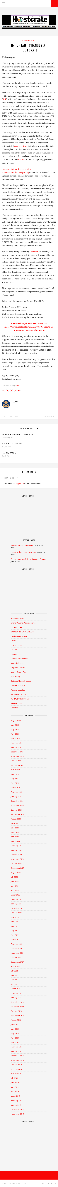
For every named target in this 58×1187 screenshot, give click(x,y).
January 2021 (16, 997)
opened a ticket (21, 146)
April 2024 (15, 836)
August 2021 (16, 966)
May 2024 (14, 832)
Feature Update (9, 453)
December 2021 (17, 948)
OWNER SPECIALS (18, 685)
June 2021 (15, 975)
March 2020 (15, 1042)
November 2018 (17, 1114)
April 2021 (15, 984)
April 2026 (15, 734)
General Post (29, 41)
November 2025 (17, 756)
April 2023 (15, 890)
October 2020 (16, 1011)
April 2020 (15, 1038)
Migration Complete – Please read (17, 435)
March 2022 (15, 939)
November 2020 (17, 1006)
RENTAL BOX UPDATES (20, 699)
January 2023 (16, 904)
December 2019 (17, 1056)
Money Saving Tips (18, 672)
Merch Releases (17, 663)
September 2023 (17, 868)
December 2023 (17, 854)
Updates (14, 708)
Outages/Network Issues (21, 681)
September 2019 (17, 1069)
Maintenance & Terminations (22, 545)
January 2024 (16, 850)
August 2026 (16, 720)
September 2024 (17, 814)
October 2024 (16, 810)
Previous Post (11, 416)
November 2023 (17, 859)
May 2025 (14, 778)
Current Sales (16, 627)
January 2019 (16, 1105)
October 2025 (16, 761)
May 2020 (14, 1033)
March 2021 (15, 988)
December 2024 (17, 801)
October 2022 (16, 912)
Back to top (48, 1183)
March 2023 (15, 895)
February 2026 (16, 743)
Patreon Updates (18, 690)
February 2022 (16, 944)
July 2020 (14, 1024)
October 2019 (16, 1064)
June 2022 (15, 926)
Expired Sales (16, 645)
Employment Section (19, 636)
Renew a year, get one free (14, 444)
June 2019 (15, 1082)
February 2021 (16, 993)
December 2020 (17, 1002)
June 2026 (15, 725)
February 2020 (16, 1047)
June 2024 (15, 828)
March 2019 (15, 1096)
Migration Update (18, 667)
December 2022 (17, 908)
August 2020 (16, 1020)
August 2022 (16, 917)
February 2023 (16, 899)
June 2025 (15, 774)
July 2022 (14, 921)
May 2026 (14, 729)
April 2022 (15, 935)
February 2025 (16, 792)
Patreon (34, 251)
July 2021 (14, 971)
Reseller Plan (16, 703)
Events (13, 640)
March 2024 (15, 841)
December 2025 (17, 752)
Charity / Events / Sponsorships (24, 623)
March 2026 (15, 738)
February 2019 (16, 1100)
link (4, 99)
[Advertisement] (29, 517)
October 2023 (16, 863)
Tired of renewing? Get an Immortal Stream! (28, 559)
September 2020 (17, 1015)
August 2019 (16, 1073)
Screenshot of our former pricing (16, 169)
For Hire (14, 649)
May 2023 (14, 886)
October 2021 (16, 957)
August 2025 (16, 769)
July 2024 (14, 823)
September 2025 (17, 765)
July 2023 (14, 877)
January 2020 (16, 1051)
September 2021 (17, 962)
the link (21, 159)
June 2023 (15, 881)
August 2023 (16, 872)
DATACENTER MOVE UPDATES (23, 632)
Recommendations (18, 694)
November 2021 (17, 953)
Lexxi (17, 385)
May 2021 (14, 980)
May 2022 (14, 930)
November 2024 (17, 805)
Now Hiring (15, 676)
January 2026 (16, 747)
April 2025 (15, 783)
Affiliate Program (17, 618)
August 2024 (16, 819)
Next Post (48, 416)
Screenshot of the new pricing (15, 172)
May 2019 (14, 1087)
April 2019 (15, 1091)
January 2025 (16, 796)
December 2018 (17, 1109)
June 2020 (15, 1029)
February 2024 (16, 845)
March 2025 (15, 787)
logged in (20, 483)
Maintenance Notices (19, 658)
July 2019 (14, 1078)
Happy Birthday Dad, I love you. (23, 552)
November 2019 (17, 1060)
